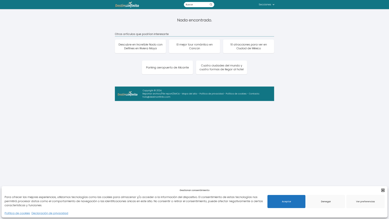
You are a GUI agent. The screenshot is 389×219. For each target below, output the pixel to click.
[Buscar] (211, 4)
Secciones (265, 4)
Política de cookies (17, 213)
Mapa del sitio (189, 93)
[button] (382, 190)
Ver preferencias (365, 201)
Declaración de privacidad (49, 213)
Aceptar (286, 201)
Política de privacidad (212, 93)
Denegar (326, 201)
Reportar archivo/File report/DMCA (161, 93)
